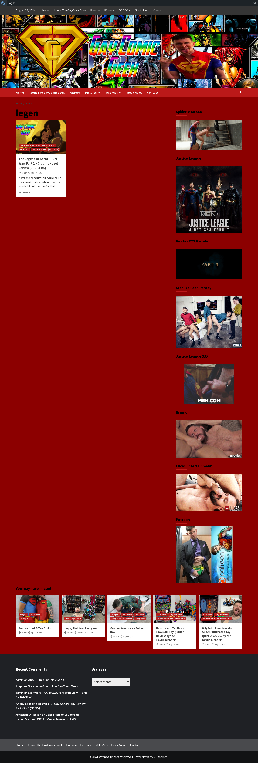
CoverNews (141, 756)
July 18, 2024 (220, 644)
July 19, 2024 (174, 644)
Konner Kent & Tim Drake (35, 628)
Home (45, 10)
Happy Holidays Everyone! (81, 628)
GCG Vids (125, 10)
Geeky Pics (25, 618)
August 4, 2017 (37, 173)
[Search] (240, 92)
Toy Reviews (175, 614)
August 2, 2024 (129, 636)
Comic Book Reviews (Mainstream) (37, 145)
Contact (158, 10)
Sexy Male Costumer (121, 618)
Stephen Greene (27, 686)
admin (24, 173)
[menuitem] (3, 3)
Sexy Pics (140, 618)
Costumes (35, 614)
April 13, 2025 (36, 632)
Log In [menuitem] (11, 3)
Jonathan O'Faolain (28, 714)
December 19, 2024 (85, 632)
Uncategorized (73, 618)
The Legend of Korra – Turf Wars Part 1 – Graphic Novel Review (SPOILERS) (38, 163)
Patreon (95, 10)
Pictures (109, 10)
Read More (24, 192)
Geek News (142, 10)
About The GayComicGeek (70, 10)
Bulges (23, 614)
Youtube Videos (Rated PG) (45, 149)
